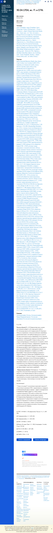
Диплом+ (25, 507)
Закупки (18, 504)
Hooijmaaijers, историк (29, 310)
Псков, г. (39, 29)
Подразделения (20, 493)
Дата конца (20, 21)
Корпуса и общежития (19, 502)
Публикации (39, 486)
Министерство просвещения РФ (46, 494)
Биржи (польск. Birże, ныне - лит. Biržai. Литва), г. (28, 55)
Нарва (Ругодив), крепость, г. (24, 40)
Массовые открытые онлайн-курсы (46, 499)
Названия (19, 313)
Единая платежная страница (19, 520)
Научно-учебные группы (31, 493)
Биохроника (21, 478)
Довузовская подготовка (26, 496)
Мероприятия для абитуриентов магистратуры (26, 492)
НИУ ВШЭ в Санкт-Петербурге (23, 475)
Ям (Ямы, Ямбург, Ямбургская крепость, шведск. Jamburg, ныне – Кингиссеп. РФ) (29, 49)
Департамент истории (26, 477)
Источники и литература (5, 35)
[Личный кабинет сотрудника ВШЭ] (48, 1)
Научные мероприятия (33, 485)
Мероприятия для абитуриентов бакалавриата (26, 486)
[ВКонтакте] (23, 452)
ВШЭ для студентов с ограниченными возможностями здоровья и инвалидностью (20, 510)
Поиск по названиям (4, 27)
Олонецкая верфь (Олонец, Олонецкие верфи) (29, 315)
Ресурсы (39, 482)
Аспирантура (25, 512)
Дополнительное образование (26, 509)
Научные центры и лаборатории (32, 489)
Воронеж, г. (33, 29)
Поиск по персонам (4, 23)
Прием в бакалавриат (25, 501)
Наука (32, 482)
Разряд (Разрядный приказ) (24, 317)
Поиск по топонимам (4, 19)
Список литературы (40, 439)
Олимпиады (25, 499)
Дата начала (20, 16)
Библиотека (39, 484)
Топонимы (19, 25)
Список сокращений (5, 31)
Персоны (19, 59)
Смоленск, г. (20, 31)
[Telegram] (25, 452)
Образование (27, 482)
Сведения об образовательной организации (20, 487)
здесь (32, 527)
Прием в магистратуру (26, 505)
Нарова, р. (37, 51)
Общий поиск (5, 16)
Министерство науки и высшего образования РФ (46, 488)
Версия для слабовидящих (19, 516)
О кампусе (19, 483)
